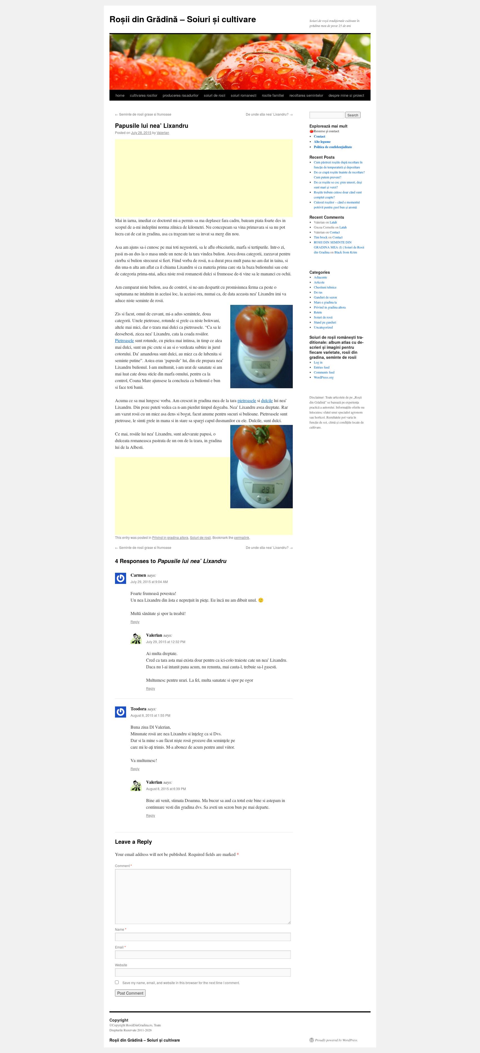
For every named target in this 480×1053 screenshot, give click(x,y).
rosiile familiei (273, 95)
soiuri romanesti (243, 95)
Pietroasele (124, 340)
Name (120, 929)
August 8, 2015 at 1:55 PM (150, 715)
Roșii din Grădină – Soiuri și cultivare (182, 19)
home (120, 95)
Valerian (163, 132)
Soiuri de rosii (323, 317)
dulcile (267, 400)
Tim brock (321, 237)
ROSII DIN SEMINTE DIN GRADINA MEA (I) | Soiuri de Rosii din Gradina (339, 247)
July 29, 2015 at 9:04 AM (149, 581)
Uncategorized (323, 327)
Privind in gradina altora (330, 307)
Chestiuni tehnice (325, 287)
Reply (135, 621)
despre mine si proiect (346, 95)
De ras (318, 292)
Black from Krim (345, 252)
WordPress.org (324, 377)
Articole (319, 282)
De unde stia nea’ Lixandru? (269, 114)
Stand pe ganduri (325, 322)
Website (121, 964)
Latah (333, 222)
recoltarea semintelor (306, 95)
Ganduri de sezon (325, 297)
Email (120, 947)
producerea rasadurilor (180, 95)
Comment (123, 865)
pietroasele (247, 400)
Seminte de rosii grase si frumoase (143, 114)
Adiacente (320, 277)
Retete (318, 312)
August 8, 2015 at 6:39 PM (166, 788)
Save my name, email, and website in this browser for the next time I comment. (181, 982)
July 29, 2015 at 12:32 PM (165, 641)
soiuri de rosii (214, 95)
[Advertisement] (204, 178)
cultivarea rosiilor (143, 95)
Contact (335, 232)
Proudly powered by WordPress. (336, 1040)
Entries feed (321, 367)
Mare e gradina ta (325, 302)
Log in (318, 362)
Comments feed (324, 372)
